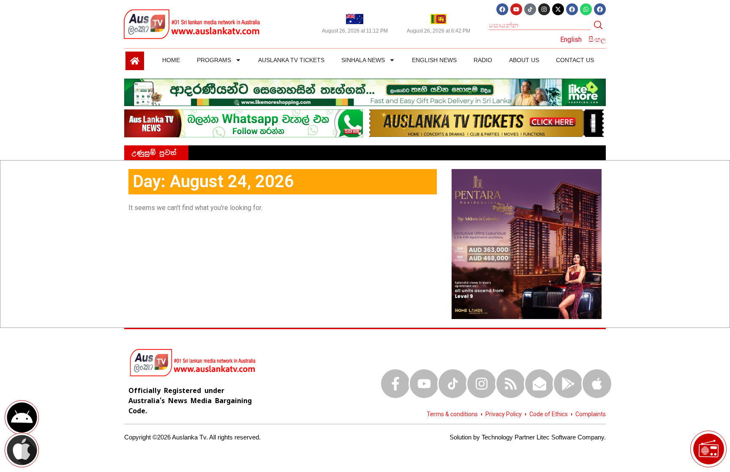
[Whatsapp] (586, 9)
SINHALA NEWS (363, 60)
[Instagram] (544, 9)
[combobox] (540, 25)
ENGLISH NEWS (434, 60)
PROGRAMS (214, 60)
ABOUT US (524, 60)
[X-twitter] (558, 9)
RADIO (483, 60)
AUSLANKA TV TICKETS (291, 60)
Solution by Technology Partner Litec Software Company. (527, 437)
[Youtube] (516, 9)
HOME (171, 60)
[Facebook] (502, 9)
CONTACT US (575, 60)
